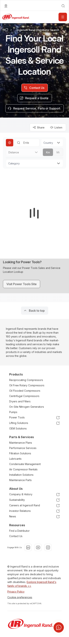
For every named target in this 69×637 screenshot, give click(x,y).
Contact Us (15, 536)
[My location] (9, 142)
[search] (63, 6)
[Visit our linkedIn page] (28, 547)
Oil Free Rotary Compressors (26, 385)
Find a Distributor (19, 530)
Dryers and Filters (20, 401)
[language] (6, 6)
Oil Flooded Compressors (24, 390)
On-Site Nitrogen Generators (26, 406)
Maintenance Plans (20, 442)
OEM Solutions (18, 428)
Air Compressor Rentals (23, 469)
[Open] (63, 17)
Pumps (13, 412)
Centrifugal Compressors (24, 396)
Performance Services (22, 448)
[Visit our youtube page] (38, 547)
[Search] (18, 143)
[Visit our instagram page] (48, 547)
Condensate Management (25, 464)
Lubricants (15, 458)
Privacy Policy (15, 591)
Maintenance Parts (20, 480)
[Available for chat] (59, 627)
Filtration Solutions (20, 453)
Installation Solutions (21, 474)
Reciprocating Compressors (26, 380)
